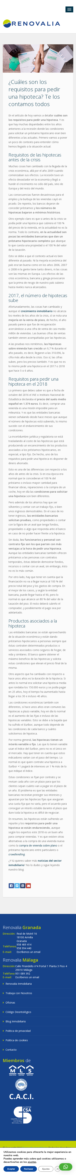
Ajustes (46, 1168)
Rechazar (28, 1168)
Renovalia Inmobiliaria (19, 983)
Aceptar (11, 1168)
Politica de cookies (17, 1040)
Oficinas (10, 1002)
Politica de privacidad (18, 1031)
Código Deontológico (18, 1012)
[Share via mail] (28, 886)
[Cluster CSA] (21, 1114)
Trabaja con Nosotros (19, 993)
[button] (65, 1167)
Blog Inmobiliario (16, 1021)
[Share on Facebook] (11, 886)
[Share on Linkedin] (23, 886)
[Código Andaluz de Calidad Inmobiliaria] (21, 1096)
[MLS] (21, 1070)
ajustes (32, 1162)
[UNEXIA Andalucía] (21, 1084)
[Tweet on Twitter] (17, 886)
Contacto (11, 1049)
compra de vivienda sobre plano (38, 845)
